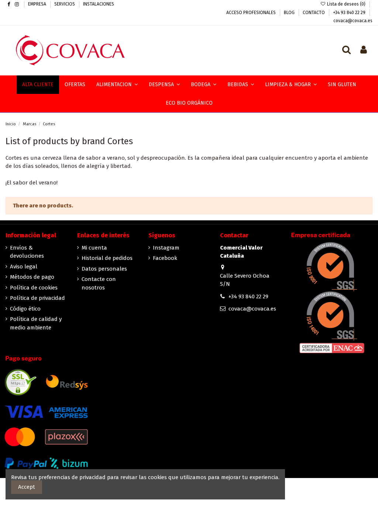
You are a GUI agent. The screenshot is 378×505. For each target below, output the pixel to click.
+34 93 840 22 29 (350, 12)
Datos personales (104, 268)
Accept (26, 487)
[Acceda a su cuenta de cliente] (364, 50)
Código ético (25, 308)
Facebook (165, 258)
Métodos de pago (32, 277)
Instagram (166, 247)
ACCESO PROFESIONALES (251, 12)
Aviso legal (23, 266)
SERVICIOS (65, 4)
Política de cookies (34, 287)
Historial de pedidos (107, 258)
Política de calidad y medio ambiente (36, 323)
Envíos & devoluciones (27, 252)
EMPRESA (37, 4)
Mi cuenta (94, 247)
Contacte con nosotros (99, 283)
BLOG (290, 12)
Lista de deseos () (346, 4)
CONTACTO (314, 12)
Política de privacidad (37, 298)
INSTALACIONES (98, 4)
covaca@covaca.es (352, 20)
